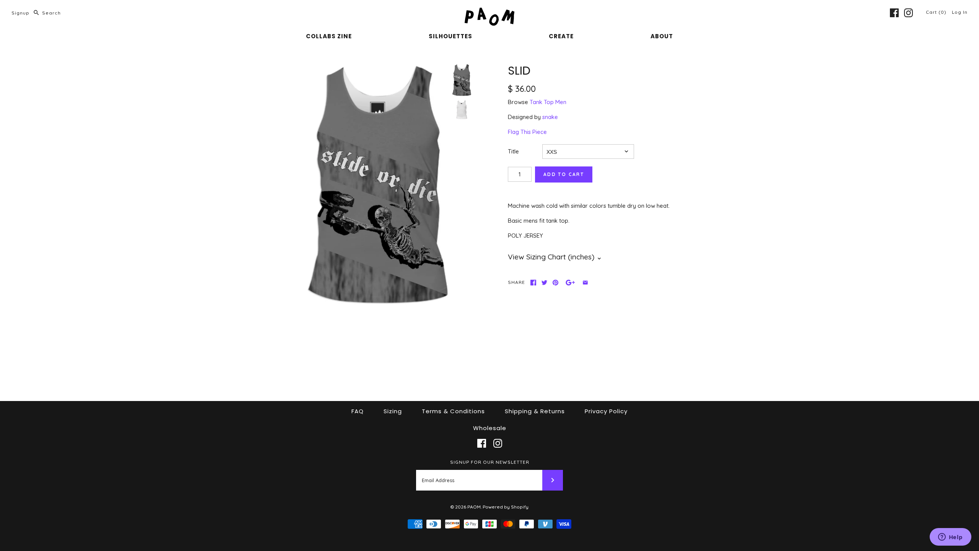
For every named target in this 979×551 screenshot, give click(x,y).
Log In (960, 12)
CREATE (561, 36)
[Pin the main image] (555, 282)
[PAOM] (489, 12)
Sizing (393, 411)
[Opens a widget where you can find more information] (950, 537)
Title (513, 151)
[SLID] (377, 185)
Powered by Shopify (506, 507)
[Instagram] (908, 12)
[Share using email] (585, 282)
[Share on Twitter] (544, 282)
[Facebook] (894, 12)
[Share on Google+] (570, 282)
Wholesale (489, 428)
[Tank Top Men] (461, 109)
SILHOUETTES (450, 36)
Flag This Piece (527, 131)
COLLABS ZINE (329, 36)
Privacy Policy (606, 411)
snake (550, 117)
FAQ (357, 411)
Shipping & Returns (535, 411)
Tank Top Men (548, 102)
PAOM (474, 507)
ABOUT (661, 36)
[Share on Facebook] (533, 282)
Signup (20, 13)
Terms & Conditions (453, 411)
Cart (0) (937, 12)
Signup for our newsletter (489, 462)
